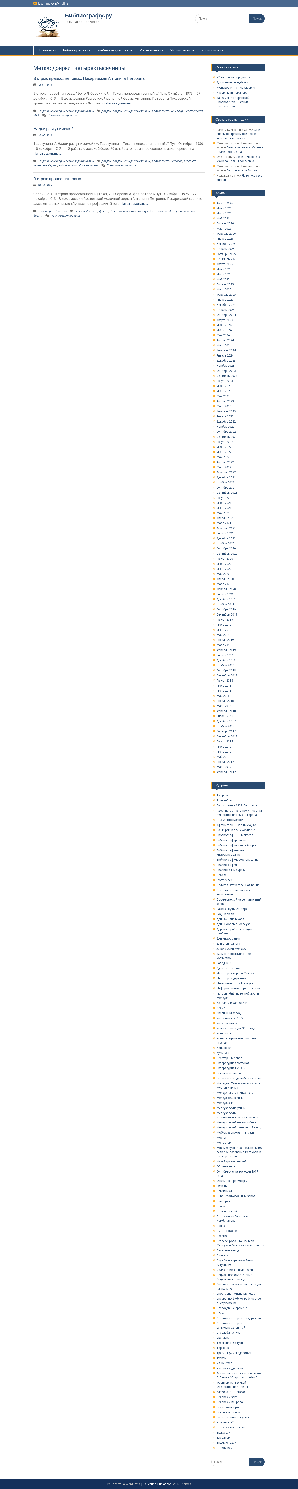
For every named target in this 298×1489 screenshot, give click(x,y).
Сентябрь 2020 (227, 553)
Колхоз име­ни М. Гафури (165, 211)
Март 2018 (224, 706)
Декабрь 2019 (226, 599)
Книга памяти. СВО (230, 1018)
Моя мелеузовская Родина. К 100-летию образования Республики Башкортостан (240, 1152)
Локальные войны (229, 1073)
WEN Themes (182, 1484)
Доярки (106, 111)
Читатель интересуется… (234, 1417)
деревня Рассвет (86, 211)
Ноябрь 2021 (225, 482)
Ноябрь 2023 (225, 365)
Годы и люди (225, 914)
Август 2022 (225, 442)
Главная (45, 50)
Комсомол (224, 1033)
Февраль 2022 (226, 472)
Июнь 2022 (224, 452)
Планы (221, 1206)
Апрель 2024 (225, 340)
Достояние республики (232, 82)
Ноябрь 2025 (225, 249)
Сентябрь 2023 (227, 376)
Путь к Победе (227, 1231)
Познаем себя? (227, 1211)
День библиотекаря (230, 919)
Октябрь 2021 (226, 487)
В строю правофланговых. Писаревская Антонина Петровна (89, 78)
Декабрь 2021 (226, 477)
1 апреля (223, 795)
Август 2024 (225, 320)
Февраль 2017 (226, 772)
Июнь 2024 (224, 330)
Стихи (221, 1313)
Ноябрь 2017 (225, 726)
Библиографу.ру (88, 15)
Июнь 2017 (224, 751)
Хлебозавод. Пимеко (231, 1392)
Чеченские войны (228, 1412)
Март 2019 (224, 645)
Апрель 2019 (225, 640)
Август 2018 (225, 680)
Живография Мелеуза (232, 948)
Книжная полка (227, 1023)
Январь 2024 (225, 355)
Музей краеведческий (232, 1161)
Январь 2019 (225, 655)
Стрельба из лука (229, 1332)
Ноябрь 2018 (225, 665)
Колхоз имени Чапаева (167, 161)
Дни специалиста (228, 943)
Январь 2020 (225, 594)
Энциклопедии (226, 1443)
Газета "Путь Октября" (233, 909)
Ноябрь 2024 (225, 310)
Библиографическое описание (237, 860)
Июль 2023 (224, 386)
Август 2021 (225, 498)
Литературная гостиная (233, 1063)
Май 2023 (223, 396)
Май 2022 (223, 457)
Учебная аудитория (112, 50)
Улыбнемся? (225, 1363)
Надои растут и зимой (53, 128)
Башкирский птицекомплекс (236, 830)
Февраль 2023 (226, 411)
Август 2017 (225, 741)
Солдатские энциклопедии (235, 1270)
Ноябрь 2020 (225, 543)
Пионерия (223, 1201)
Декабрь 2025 (226, 244)
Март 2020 (224, 584)
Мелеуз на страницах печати (236, 1093)
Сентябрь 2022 (227, 437)
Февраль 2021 (226, 528)
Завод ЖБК (224, 963)
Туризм (221, 1358)
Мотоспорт (225, 1142)
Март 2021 (224, 523)
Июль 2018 (224, 685)
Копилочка (210, 50)
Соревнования (88, 165)
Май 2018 (223, 696)
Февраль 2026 (226, 233)
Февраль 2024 (226, 350)
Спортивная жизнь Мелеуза (236, 1293)
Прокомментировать (62, 115)
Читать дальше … (119, 103)
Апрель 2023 (225, 401)
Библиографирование (232, 840)
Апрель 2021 (225, 518)
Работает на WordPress (123, 1484)
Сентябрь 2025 (227, 259)
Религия (222, 1236)
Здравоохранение (229, 968)
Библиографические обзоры (236, 845)
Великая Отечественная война (238, 885)
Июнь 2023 (224, 391)
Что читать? (180, 50)
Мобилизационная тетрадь (235, 1132)
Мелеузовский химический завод (239, 1127)
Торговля (223, 1348)
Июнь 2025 (224, 274)
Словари (222, 1255)
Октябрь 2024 (226, 315)
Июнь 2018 (224, 690)
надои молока (68, 165)
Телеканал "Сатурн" (230, 1343)
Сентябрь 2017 (227, 736)
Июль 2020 (224, 564)
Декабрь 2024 (226, 305)
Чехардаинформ (228, 1407)
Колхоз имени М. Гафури (168, 111)
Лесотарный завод (229, 1058)
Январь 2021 (225, 533)
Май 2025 (223, 279)
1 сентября (224, 800)
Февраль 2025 (226, 294)
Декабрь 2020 (226, 538)
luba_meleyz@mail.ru (53, 3)
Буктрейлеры (226, 880)
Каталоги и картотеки (232, 1003)
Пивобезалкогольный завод (236, 1196)
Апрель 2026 (225, 223)
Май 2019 (223, 635)
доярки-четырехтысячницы (131, 111)
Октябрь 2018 (226, 670)
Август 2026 (225, 203)
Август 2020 (225, 558)
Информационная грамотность (238, 988)
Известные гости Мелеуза (235, 983)
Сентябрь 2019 (227, 614)
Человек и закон (228, 1397)
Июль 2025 (224, 269)
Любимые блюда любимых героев (240, 1078)
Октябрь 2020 (226, 548)
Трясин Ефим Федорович (234, 1353)
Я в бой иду (224, 1448)
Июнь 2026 (224, 213)
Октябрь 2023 (226, 371)
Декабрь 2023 (226, 360)
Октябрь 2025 (226, 254)
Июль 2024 (224, 325)
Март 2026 (224, 228)
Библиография (74, 50)
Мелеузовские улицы (231, 1108)
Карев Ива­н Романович (233, 92)
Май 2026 (223, 218)
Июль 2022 (224, 447)
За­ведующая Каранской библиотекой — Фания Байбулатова (233, 102)
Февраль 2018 (226, 711)
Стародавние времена (232, 1308)
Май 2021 (223, 513)
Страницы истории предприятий (239, 1318)
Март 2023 (224, 406)
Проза (221, 1226)
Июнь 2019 (224, 630)
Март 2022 (224, 467)
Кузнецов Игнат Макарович (236, 87)
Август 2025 (225, 264)
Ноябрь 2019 (225, 604)
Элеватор (223, 1437)
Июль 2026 (224, 208)
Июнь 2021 (224, 508)
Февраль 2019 (226, 650)
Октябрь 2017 (226, 731)
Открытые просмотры (232, 1181)
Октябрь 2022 (226, 431)
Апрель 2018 (225, 701)
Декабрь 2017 (226, 721)
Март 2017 (224, 767)
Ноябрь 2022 (225, 426)
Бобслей (222, 875)
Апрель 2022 (225, 462)
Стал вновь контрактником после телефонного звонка (239, 134)
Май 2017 (223, 757)
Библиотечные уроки (231, 870)
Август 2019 (225, 619)
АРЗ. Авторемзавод (230, 820)
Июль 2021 (224, 503)
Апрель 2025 (225, 284)
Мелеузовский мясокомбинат (237, 1122)
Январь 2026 (225, 239)
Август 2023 (225, 381)
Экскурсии (223, 1432)
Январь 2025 (225, 299)
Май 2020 (223, 574)
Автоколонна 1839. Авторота (237, 805)
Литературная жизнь (231, 1068)
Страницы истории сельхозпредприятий (66, 111)
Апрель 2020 (225, 579)
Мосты (221, 1137)
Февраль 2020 (226, 589)
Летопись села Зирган (242, 170)
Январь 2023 (225, 416)
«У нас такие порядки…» (233, 77)
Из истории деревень (52, 211)
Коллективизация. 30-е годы (236, 1028)
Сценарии (223, 1337)
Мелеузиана (149, 50)
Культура (223, 1053)
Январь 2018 (225, 716)
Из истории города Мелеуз (235, 973)
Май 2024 (223, 335)
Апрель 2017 (225, 762)
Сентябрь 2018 (227, 675)
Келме (221, 1008)
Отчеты (222, 1186)
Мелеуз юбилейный (230, 1098)
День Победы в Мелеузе (233, 924)
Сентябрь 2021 (227, 492)
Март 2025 (224, 289)
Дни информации (228, 938)
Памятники (224, 1191)
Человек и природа (230, 1402)
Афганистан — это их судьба (237, 825)
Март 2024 (224, 345)
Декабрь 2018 (226, 660)
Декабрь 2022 (226, 421)
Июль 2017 (224, 746)
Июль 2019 (224, 624)
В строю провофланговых (57, 178)
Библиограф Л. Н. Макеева (235, 835)
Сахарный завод (228, 1250)
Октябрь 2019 (226, 609)
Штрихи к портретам (231, 1427)
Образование (226, 1166)
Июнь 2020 (224, 569)
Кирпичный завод (229, 1013)
